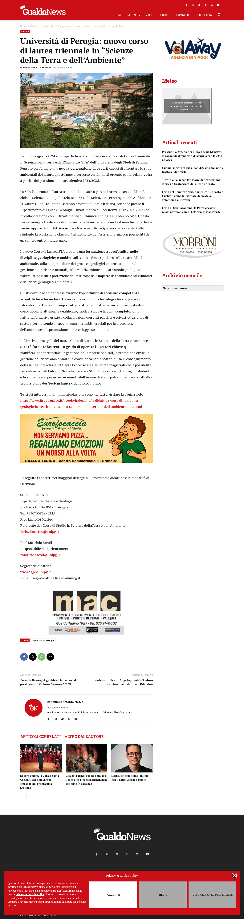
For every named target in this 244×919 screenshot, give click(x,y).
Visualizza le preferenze (212, 895)
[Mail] (199, 5)
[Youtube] (218, 5)
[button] (234, 875)
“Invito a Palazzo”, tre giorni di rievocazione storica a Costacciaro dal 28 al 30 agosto (191, 182)
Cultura (34, 26)
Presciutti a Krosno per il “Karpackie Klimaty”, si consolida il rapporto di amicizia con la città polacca (192, 156)
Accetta (113, 895)
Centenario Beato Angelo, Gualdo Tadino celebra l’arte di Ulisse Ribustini (123, 682)
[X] (212, 5)
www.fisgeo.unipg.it (35, 572)
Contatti (182, 15)
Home (118, 15)
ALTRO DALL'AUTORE (84, 736)
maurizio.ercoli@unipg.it (40, 554)
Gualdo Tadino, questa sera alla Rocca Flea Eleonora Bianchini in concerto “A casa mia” (86, 779)
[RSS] (205, 5)
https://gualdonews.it (57, 707)
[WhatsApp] (41, 657)
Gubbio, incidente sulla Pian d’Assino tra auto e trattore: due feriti (193, 170)
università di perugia (43, 640)
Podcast (165, 15)
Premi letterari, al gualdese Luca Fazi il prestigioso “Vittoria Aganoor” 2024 (48, 682)
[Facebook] (186, 5)
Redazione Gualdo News (37, 67)
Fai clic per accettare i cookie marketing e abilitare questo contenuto (186, 106)
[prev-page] (22, 795)
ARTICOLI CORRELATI (40, 736)
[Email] (50, 657)
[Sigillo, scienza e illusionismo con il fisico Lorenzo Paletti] (132, 758)
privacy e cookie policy (30, 894)
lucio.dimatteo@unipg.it (39, 531)
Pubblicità (204, 15)
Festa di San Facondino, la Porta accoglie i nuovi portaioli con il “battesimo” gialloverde (191, 210)
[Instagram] (193, 5)
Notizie (132, 15)
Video (149, 15)
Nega (163, 895)
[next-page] (28, 795)
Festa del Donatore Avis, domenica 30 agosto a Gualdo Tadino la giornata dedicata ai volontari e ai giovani (192, 196)
